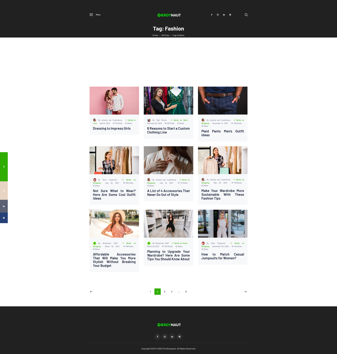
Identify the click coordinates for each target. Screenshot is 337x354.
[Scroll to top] (330, 189)
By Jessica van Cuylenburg (110, 120)
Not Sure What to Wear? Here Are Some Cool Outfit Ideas (114, 194)
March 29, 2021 (153, 246)
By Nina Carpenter (109, 180)
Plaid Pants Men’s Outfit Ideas (222, 133)
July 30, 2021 (113, 183)
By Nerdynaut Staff (109, 243)
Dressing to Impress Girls (112, 128)
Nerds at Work (180, 120)
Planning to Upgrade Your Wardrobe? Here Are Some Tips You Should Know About (168, 255)
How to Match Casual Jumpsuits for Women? (222, 256)
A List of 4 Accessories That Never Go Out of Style (168, 192)
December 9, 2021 (220, 123)
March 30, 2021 (113, 246)
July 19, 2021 (167, 183)
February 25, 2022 (154, 123)
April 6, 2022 (105, 123)
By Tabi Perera (160, 120)
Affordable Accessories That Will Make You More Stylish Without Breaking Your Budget (114, 259)
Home (155, 35)
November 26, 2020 (221, 246)
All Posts (165, 35)
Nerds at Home (180, 243)
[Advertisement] (168, 66)
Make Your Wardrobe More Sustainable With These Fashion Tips (222, 194)
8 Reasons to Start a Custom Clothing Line (168, 130)
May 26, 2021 (221, 183)
